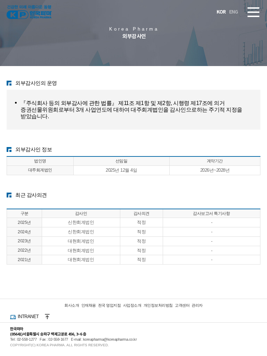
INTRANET (28, 316)
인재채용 (88, 305)
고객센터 (182, 305)
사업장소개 (132, 305)
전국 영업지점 (109, 305)
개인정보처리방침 (158, 305)
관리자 (197, 305)
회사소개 (71, 305)
